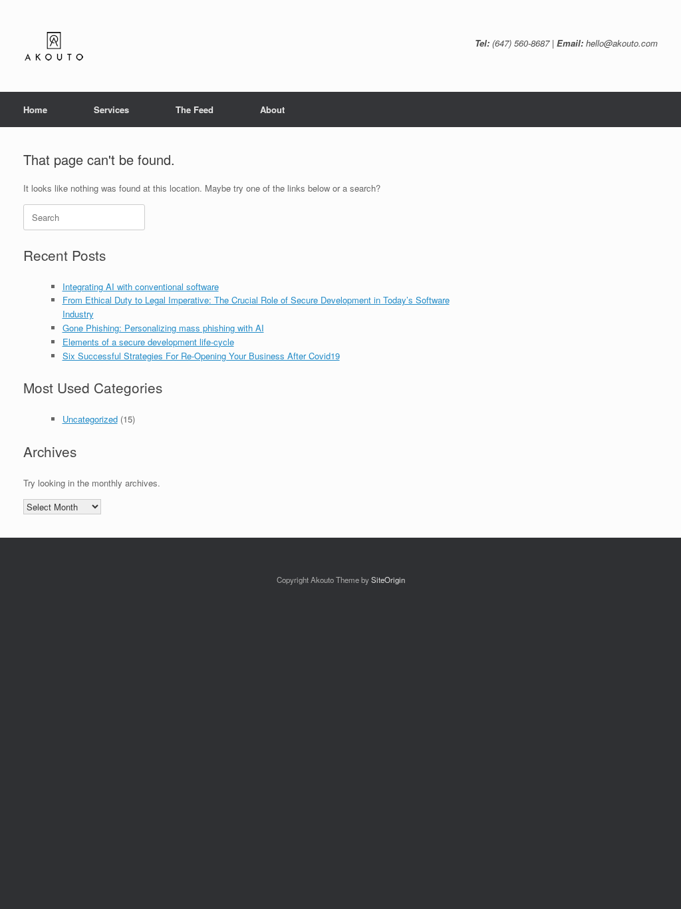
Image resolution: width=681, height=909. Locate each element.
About (272, 109)
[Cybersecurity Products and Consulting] (53, 46)
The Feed (194, 109)
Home (35, 109)
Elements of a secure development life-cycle (148, 341)
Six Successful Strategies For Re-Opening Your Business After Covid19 (201, 355)
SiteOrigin (388, 579)
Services (111, 109)
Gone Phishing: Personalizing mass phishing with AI (163, 327)
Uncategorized (90, 419)
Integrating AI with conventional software (141, 286)
